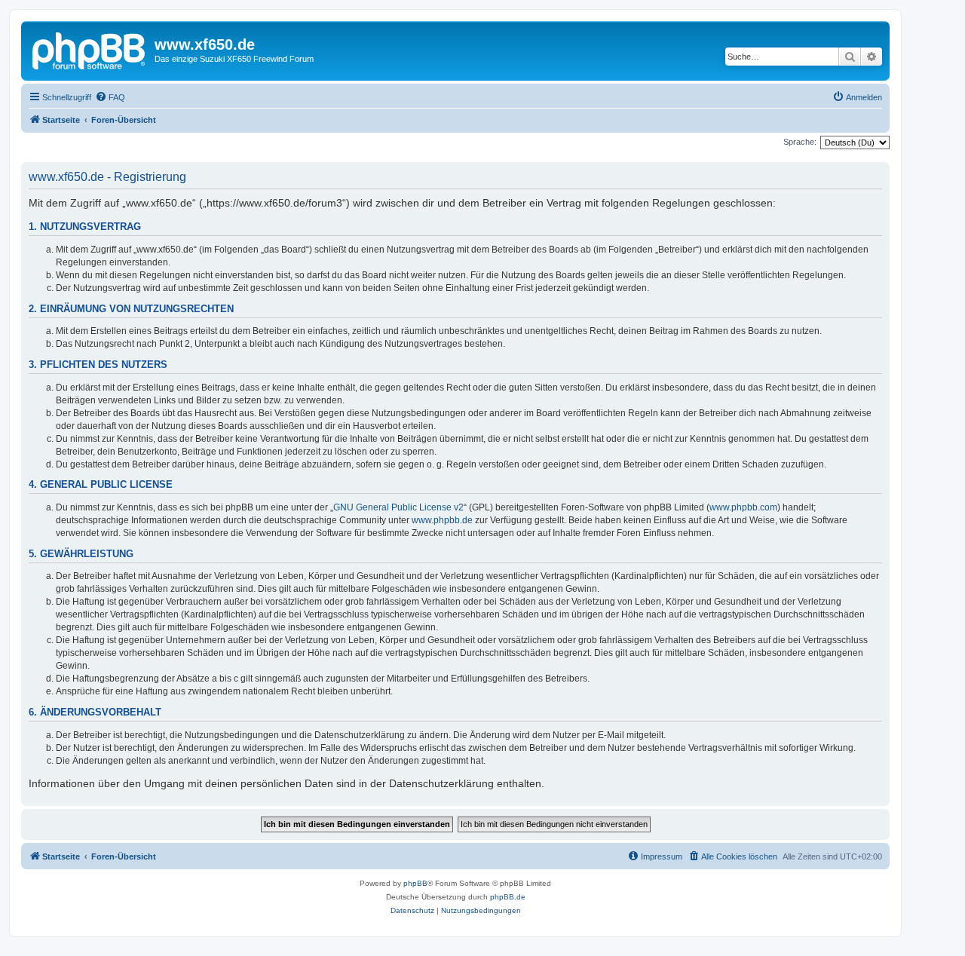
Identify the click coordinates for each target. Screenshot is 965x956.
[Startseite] (90, 49)
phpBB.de (507, 897)
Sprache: (799, 141)
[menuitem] (110, 97)
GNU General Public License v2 (398, 507)
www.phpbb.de (442, 520)
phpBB (415, 883)
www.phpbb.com (743, 507)
